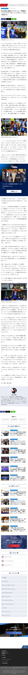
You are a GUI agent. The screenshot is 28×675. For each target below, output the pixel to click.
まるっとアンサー (8, 565)
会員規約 (4, 657)
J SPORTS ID (3, 651)
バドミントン (7, 611)
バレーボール (3, 5)
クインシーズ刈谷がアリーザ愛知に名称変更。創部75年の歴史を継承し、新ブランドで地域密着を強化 (18, 469)
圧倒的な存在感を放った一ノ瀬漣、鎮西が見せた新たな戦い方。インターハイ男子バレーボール (17, 520)
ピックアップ (7, 615)
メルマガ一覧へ (14, 545)
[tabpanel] (14, 181)
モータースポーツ (8, 592)
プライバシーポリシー (6, 659)
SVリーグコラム (8, 556)
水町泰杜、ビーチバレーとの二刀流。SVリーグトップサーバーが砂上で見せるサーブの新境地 (18, 502)
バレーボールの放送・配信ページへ (14, 632)
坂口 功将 (10, 16)
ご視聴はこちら (14, 191)
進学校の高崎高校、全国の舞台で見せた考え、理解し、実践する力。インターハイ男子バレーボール (17, 511)
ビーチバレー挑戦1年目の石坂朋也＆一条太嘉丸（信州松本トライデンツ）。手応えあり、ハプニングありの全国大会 (18, 493)
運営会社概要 (4, 663)
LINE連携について (4, 653)
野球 (5, 577)
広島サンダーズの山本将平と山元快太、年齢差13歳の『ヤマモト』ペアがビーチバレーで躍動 (18, 460)
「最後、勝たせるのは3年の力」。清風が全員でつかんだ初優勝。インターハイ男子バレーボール (17, 529)
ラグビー (6, 581)
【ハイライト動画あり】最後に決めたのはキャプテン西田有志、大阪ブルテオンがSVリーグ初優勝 (18, 478)
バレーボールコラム (9, 560)
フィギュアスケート (22, 5)
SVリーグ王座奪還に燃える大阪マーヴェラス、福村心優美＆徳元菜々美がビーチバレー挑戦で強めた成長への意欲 (18, 451)
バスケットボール (12, 5)
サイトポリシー (5, 661)
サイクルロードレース (9, 589)
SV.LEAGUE (14, 419)
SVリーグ (22, 419)
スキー (5, 607)
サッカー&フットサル (9, 585)
